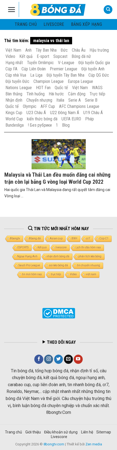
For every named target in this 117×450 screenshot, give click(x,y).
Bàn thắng (13, 93)
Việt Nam (13, 50)
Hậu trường (99, 50)
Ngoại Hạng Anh (27, 256)
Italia (60, 100)
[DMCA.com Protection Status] (58, 313)
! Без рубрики (40, 125)
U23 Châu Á (36, 112)
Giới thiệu (33, 432)
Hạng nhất (14, 62)
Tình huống (35, 93)
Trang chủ (26, 24)
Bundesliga (14, 125)
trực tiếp (56, 274)
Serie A (74, 100)
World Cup (14, 118)
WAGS (97, 87)
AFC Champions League (79, 106)
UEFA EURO (71, 118)
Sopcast (60, 56)
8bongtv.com (54, 444)
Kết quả (26, 56)
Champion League (48, 81)
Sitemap (103, 432)
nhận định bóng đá (58, 256)
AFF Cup (48, 106)
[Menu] (11, 9)
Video (10, 56)
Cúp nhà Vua (15, 75)
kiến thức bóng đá (42, 118)
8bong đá (35, 238)
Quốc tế (61, 87)
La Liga (36, 75)
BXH (74, 238)
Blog (66, 125)
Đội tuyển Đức (17, 81)
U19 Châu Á (93, 112)
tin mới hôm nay (32, 274)
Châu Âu (78, 50)
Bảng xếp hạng (86, 24)
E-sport (43, 56)
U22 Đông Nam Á (64, 112)
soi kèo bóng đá (58, 265)
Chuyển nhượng (39, 100)
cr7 (88, 238)
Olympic (29, 106)
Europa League (80, 81)
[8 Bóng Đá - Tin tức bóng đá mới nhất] (58, 9)
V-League (66, 62)
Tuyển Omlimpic (40, 62)
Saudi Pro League (29, 265)
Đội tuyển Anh (92, 68)
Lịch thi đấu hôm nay (88, 247)
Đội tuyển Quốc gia (94, 62)
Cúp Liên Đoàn (33, 68)
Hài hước (56, 93)
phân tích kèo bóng (89, 256)
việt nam (91, 274)
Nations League (18, 87)
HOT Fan (43, 87)
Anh (28, 50)
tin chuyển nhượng (88, 265)
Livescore (59, 437)
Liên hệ (87, 432)
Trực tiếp (97, 93)
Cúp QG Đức (98, 75)
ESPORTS (23, 247)
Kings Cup (13, 112)
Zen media (93, 444)
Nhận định (13, 100)
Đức (64, 50)
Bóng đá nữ (81, 56)
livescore (54, 24)
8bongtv (15, 238)
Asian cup (56, 238)
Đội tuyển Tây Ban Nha (65, 75)
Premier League (63, 68)
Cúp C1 (104, 238)
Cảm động (76, 93)
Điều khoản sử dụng (61, 432)
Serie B (91, 100)
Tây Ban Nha (46, 50)
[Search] (108, 9)
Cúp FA (11, 68)
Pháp (89, 118)
